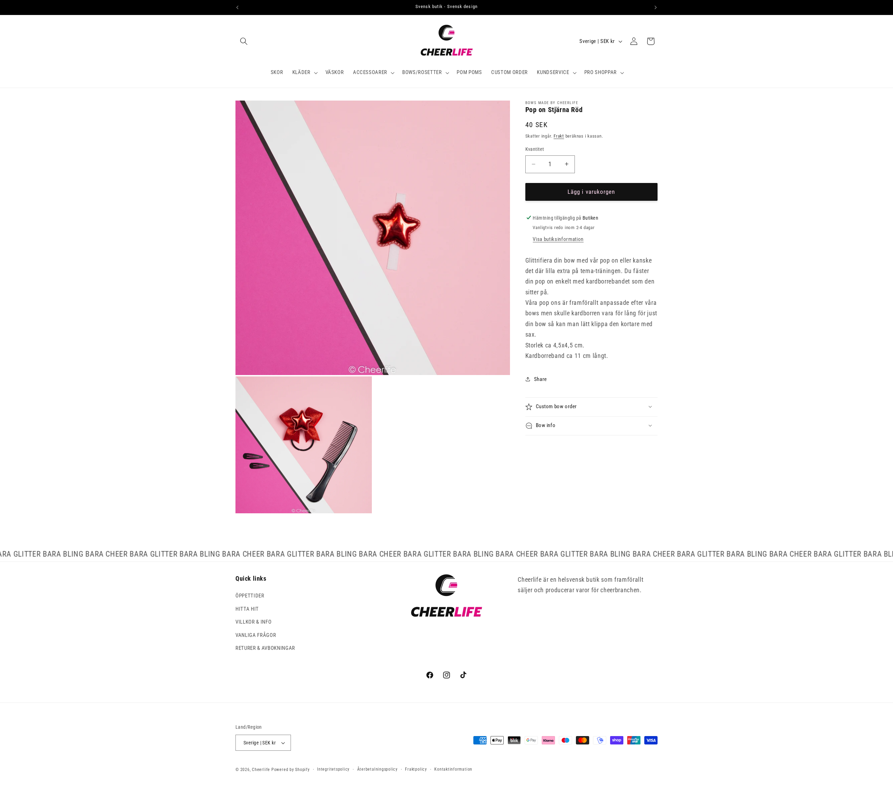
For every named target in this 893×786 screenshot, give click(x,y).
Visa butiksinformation (558, 239)
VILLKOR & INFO (253, 622)
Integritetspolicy (333, 769)
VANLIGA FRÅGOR (255, 635)
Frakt (559, 136)
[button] (243, 41)
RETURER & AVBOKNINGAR (265, 648)
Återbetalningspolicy (377, 769)
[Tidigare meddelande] (237, 7)
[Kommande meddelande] (655, 7)
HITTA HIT (247, 609)
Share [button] (540, 379)
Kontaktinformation (453, 769)
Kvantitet (534, 149)
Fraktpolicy (416, 769)
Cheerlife (261, 769)
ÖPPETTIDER (249, 596)
